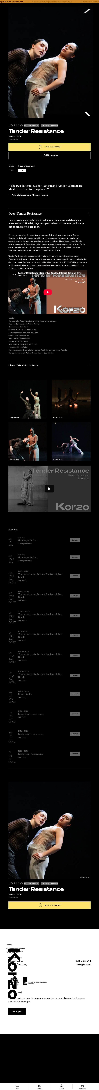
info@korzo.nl (84, 964)
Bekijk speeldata (51, 155)
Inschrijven (16, 1011)
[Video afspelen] (49, 489)
